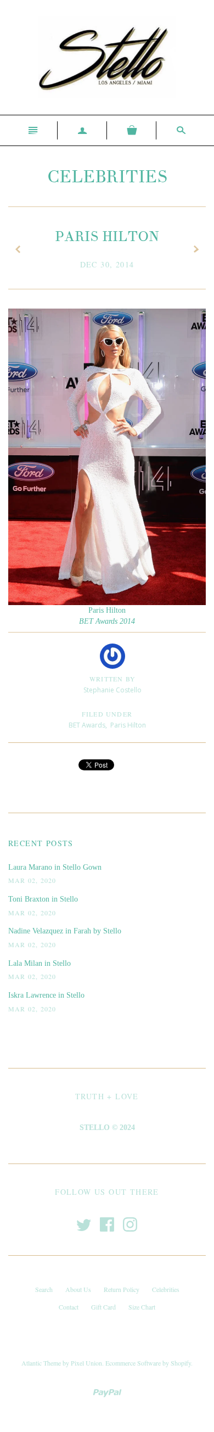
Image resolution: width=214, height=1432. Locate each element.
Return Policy (121, 1289)
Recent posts (41, 843)
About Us (78, 1289)
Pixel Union (86, 1362)
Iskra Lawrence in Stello (46, 995)
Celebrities (107, 176)
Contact (68, 1306)
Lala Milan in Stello (39, 963)
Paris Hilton (128, 725)
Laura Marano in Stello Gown (55, 867)
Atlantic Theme (41, 1362)
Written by (112, 678)
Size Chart (141, 1306)
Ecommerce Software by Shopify (148, 1362)
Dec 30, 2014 (107, 264)
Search (44, 1289)
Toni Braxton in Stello (43, 899)
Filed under (107, 713)
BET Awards (87, 725)
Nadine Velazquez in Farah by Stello (64, 931)
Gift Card (103, 1306)
